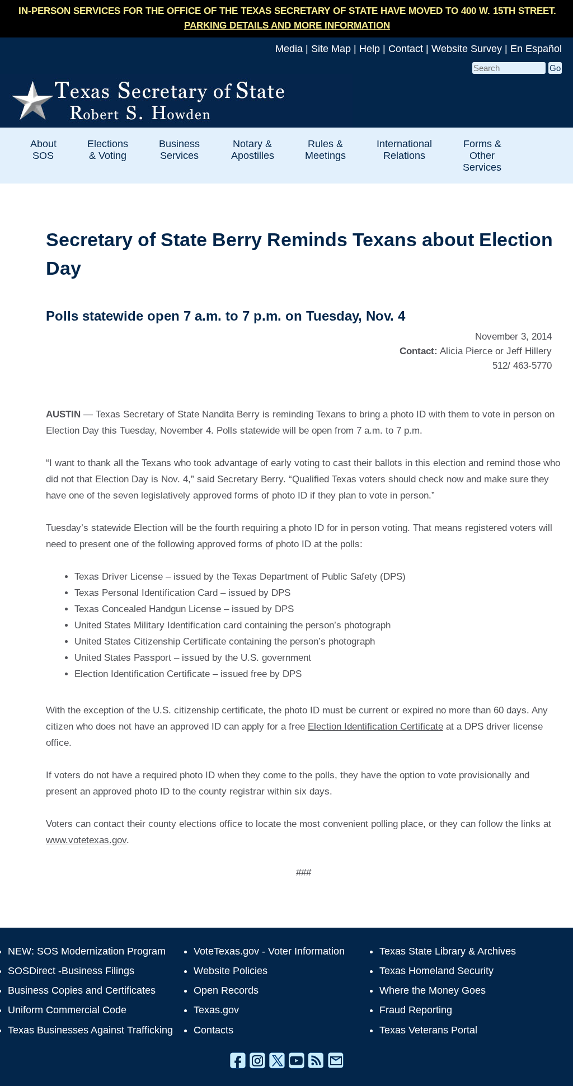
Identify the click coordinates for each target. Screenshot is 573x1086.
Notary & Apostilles (252, 149)
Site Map (331, 48)
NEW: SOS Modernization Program (87, 951)
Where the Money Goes (432, 990)
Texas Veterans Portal (428, 1030)
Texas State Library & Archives (447, 951)
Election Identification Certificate (375, 726)
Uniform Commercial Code (67, 1010)
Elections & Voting (107, 149)
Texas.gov (216, 1010)
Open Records (226, 990)
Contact (405, 48)
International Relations (404, 149)
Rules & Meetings (325, 149)
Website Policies (230, 970)
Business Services (179, 149)
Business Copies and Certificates (82, 990)
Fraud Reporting (415, 1010)
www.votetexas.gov (86, 840)
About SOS (43, 149)
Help (369, 48)
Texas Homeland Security (436, 970)
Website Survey (466, 48)
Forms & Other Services (482, 155)
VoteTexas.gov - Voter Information (269, 951)
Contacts (213, 1030)
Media (289, 48)
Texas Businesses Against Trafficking (90, 1030)
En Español (536, 48)
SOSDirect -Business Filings (71, 970)
